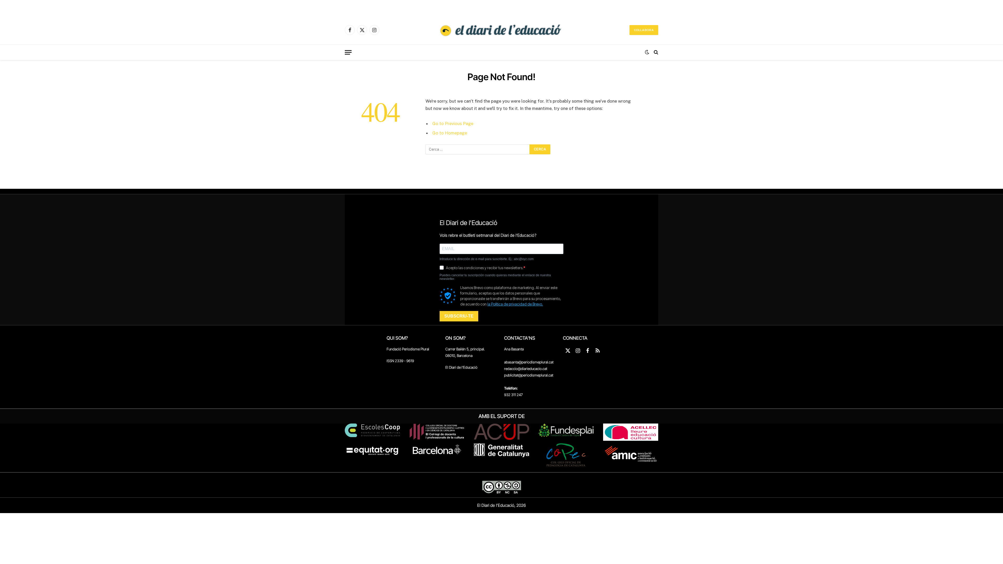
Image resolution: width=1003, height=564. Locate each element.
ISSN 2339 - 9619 (400, 361)
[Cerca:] (477, 149)
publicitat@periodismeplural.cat (528, 375)
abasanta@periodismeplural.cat (528, 362)
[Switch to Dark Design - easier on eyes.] (647, 52)
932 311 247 (513, 394)
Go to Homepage (449, 133)
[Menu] (348, 52)
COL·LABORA (644, 30)
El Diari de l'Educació (461, 367)
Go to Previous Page (452, 123)
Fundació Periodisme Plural (408, 349)
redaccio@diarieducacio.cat (525, 368)
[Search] (655, 52)
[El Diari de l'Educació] (501, 30)
